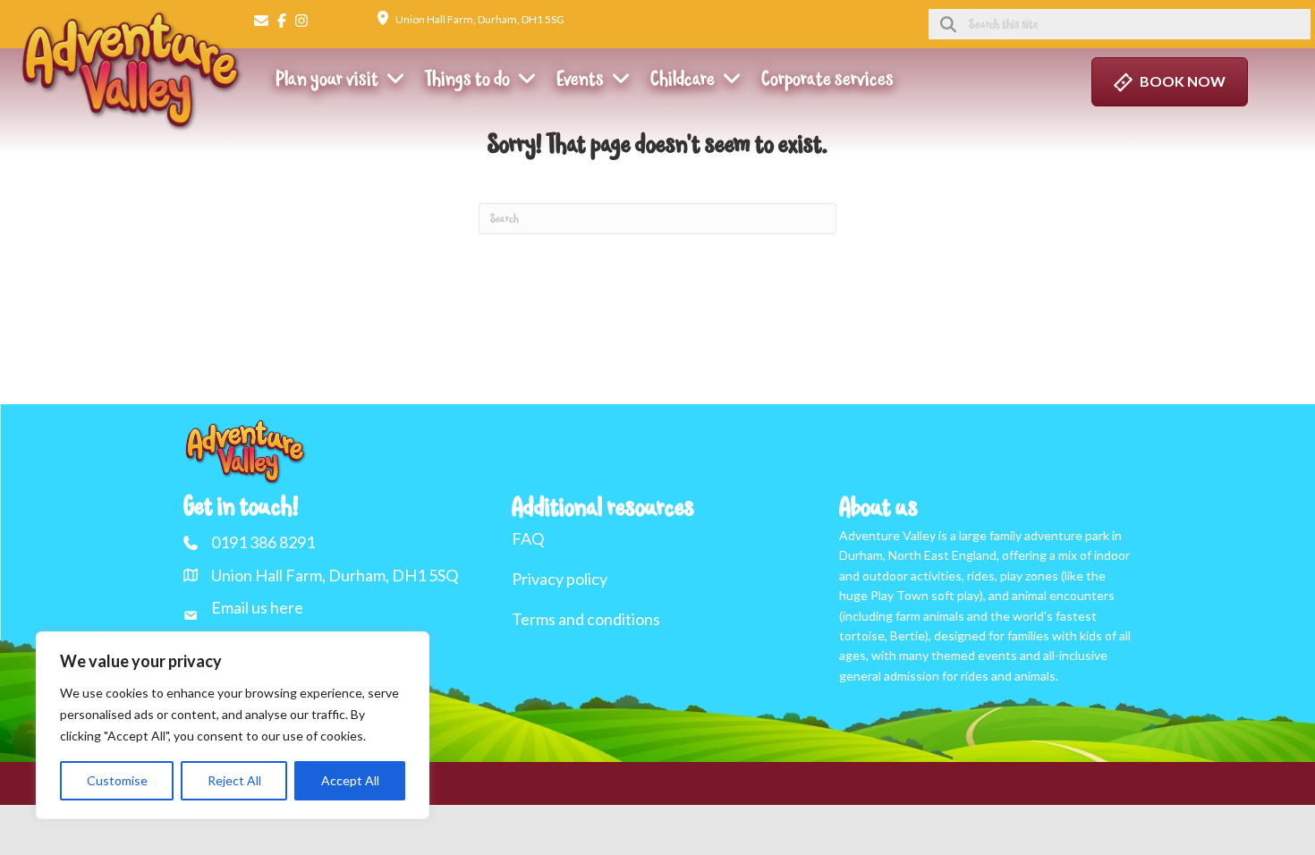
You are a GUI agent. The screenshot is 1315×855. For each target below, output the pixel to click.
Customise (117, 780)
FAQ (528, 538)
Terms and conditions (586, 619)
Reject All (234, 780)
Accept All (350, 780)
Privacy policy (559, 578)
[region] (232, 725)
